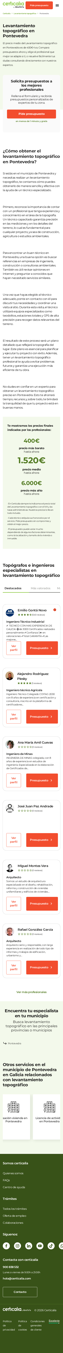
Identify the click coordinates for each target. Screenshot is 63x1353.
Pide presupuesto (39, 5)
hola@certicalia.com (17, 1278)
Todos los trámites (15, 1208)
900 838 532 (11, 1267)
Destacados (13, 588)
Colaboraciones (13, 1222)
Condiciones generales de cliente (37, 1325)
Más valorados (40, 588)
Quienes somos (13, 1173)
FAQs (6, 1180)
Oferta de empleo (14, 1215)
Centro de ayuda (14, 1187)
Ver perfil (13, 648)
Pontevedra (14, 1043)
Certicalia (6, 13)
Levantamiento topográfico (25, 13)
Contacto (20, 1292)
